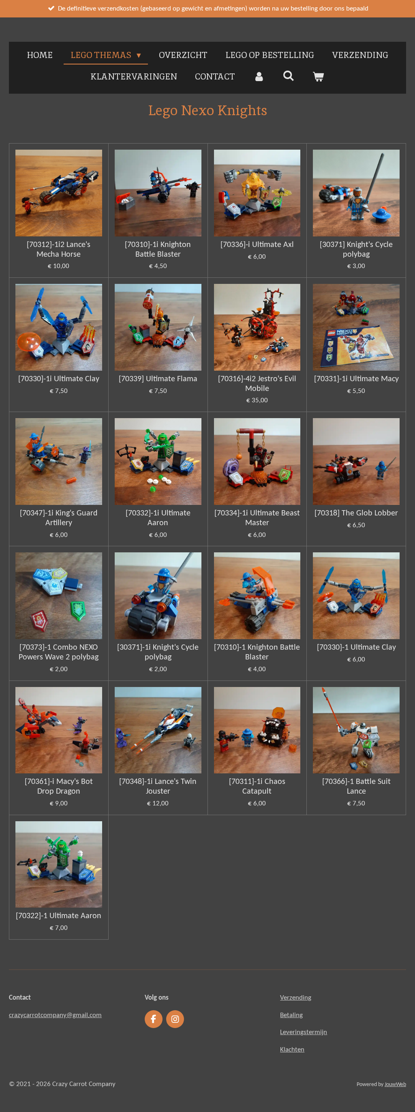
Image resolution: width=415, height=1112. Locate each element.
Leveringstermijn (303, 1032)
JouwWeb (395, 1085)
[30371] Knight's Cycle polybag (356, 250)
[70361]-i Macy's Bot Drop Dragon (59, 787)
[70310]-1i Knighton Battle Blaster (158, 250)
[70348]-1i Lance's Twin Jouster (158, 787)
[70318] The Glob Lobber (356, 513)
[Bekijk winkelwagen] (318, 77)
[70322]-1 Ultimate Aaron (58, 916)
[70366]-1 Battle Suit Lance (356, 787)
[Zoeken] (289, 76)
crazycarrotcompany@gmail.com (55, 1015)
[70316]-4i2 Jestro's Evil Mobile (257, 384)
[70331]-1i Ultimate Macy (356, 379)
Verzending (295, 997)
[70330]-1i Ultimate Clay (58, 379)
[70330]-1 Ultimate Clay (356, 648)
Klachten (292, 1049)
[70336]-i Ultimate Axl (257, 245)
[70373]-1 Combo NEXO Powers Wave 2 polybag (58, 652)
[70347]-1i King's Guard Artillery (59, 518)
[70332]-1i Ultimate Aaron (158, 518)
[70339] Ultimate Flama (158, 379)
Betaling (291, 1015)
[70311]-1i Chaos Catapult (257, 787)
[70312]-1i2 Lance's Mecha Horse (58, 250)
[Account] (259, 77)
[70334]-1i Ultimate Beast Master (257, 518)
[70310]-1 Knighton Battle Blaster (257, 652)
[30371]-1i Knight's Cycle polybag (158, 652)
